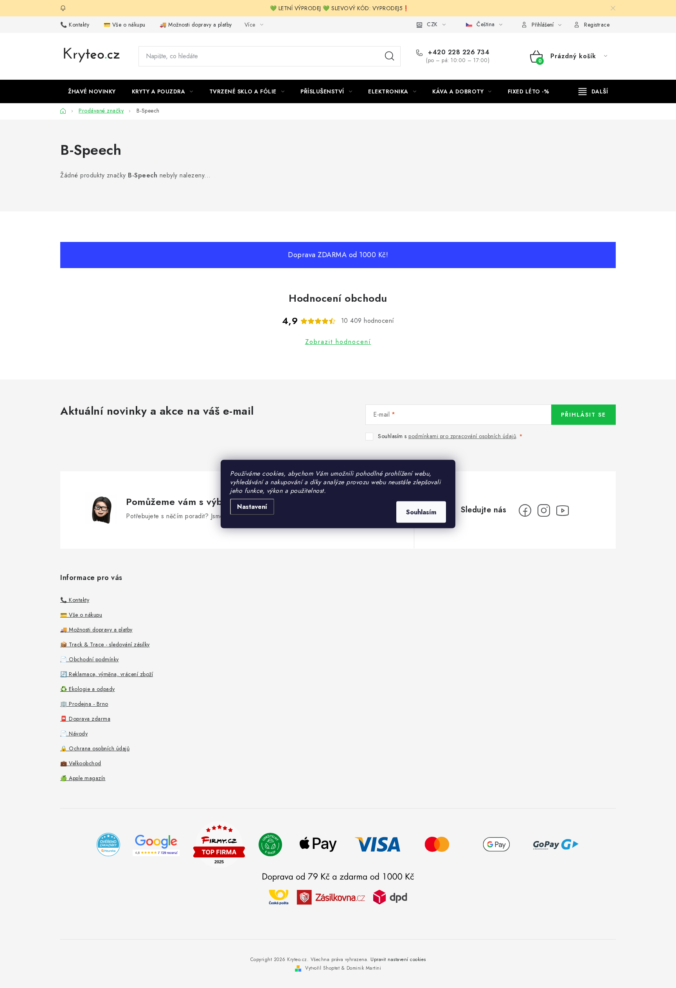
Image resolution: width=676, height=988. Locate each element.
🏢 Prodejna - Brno (84, 704)
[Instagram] (544, 510)
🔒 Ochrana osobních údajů (94, 748)
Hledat (390, 56)
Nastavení (252, 506)
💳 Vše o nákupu (125, 25)
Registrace (596, 25)
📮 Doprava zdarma (85, 719)
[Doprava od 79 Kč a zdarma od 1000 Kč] (338, 896)
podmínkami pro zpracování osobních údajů (462, 436)
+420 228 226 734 (457, 52)
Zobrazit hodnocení (338, 341)
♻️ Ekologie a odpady (87, 689)
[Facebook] (525, 510)
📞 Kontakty (74, 25)
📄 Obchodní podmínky (89, 659)
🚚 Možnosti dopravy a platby (196, 25)
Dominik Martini (364, 968)
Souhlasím (421, 512)
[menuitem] (92, 91)
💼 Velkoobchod (80, 763)
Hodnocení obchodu (338, 298)
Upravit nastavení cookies (398, 959)
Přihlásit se (583, 415)
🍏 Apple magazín (83, 778)
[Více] (593, 91)
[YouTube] (562, 510)
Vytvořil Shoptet (322, 968)
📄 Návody (74, 733)
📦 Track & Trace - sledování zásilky (105, 644)
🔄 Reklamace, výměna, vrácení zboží (106, 674)
